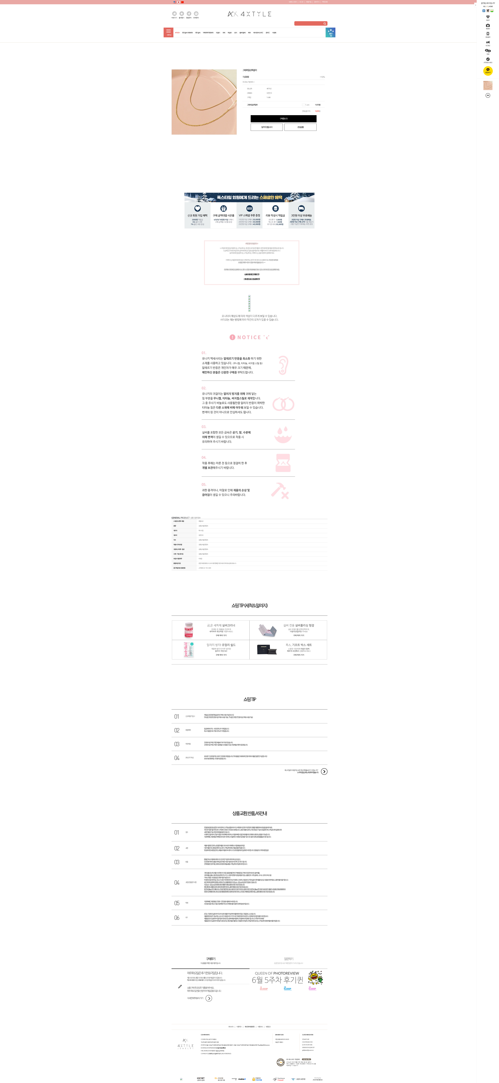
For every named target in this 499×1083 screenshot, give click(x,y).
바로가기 (174, 18)
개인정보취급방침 (249, 1027)
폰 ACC (268, 31)
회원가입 (308, 2)
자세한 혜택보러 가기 (195, 998)
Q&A (488, 54)
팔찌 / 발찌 (242, 31)
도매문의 (196, 18)
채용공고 (268, 1027)
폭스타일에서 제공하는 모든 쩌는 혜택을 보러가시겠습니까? (301, 771)
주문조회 (324, 2)
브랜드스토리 (293, 2)
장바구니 (316, 2)
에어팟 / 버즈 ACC (258, 31)
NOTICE (488, 46)
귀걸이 (218, 31)
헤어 (249, 31)
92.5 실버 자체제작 (187, 31)
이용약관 (239, 1027)
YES (487, 6)
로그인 (301, 2)
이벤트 (274, 31)
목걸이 (230, 31)
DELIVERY (487, 37)
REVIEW (488, 29)
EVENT (488, 20)
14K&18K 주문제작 (208, 31)
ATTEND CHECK (488, 62)
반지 (235, 31)
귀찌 (223, 31)
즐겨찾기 (181, 18)
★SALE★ (177, 31)
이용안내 (260, 1027)
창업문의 (188, 18)
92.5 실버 (197, 31)
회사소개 (230, 1027)
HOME (491, 6)
